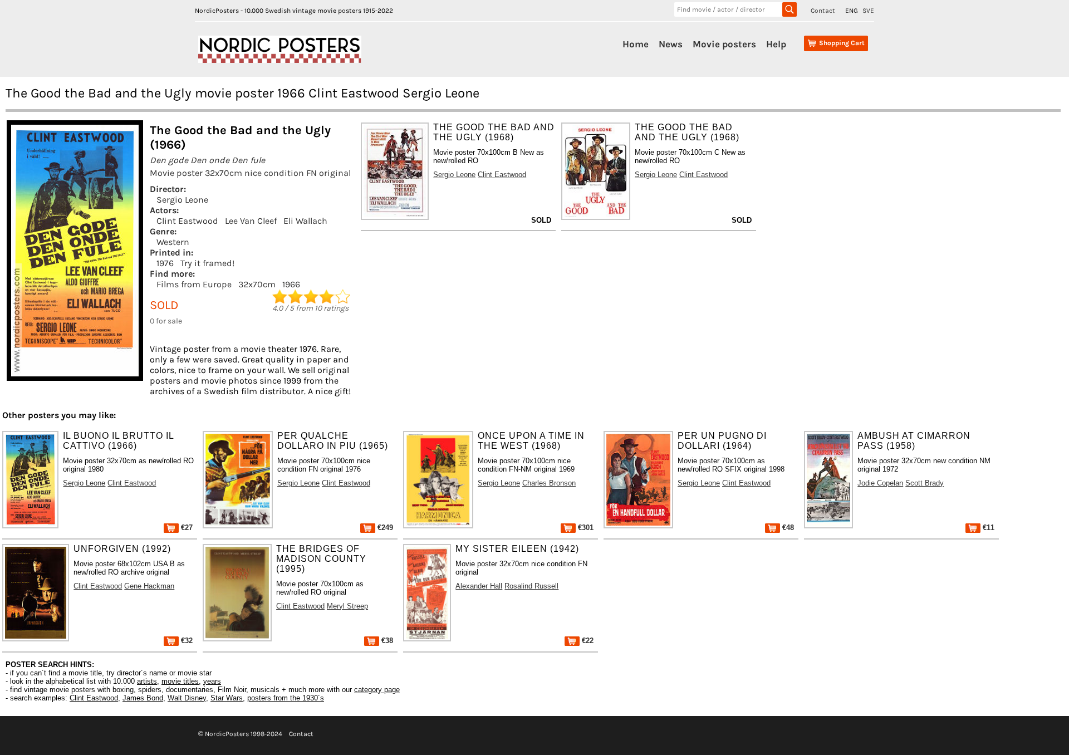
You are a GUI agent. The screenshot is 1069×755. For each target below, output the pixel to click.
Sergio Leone (182, 199)
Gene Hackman (149, 586)
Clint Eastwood (187, 220)
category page (377, 689)
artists (147, 681)
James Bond (142, 698)
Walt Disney (187, 698)
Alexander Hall (478, 586)
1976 (165, 263)
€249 (384, 527)
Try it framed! (207, 263)
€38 (386, 640)
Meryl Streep (347, 606)
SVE (868, 10)
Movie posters (724, 44)
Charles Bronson (549, 483)
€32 (186, 640)
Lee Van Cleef (251, 220)
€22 (587, 640)
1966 (291, 284)
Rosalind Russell (531, 586)
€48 (787, 527)
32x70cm (257, 284)
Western (172, 242)
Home (635, 44)
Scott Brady (924, 483)
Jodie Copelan (880, 483)
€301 (585, 527)
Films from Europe (194, 284)
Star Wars (226, 698)
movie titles (180, 681)
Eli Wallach (305, 220)
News (671, 44)
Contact (823, 10)
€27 (186, 527)
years (212, 681)
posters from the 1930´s (285, 698)
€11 (987, 527)
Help (776, 44)
